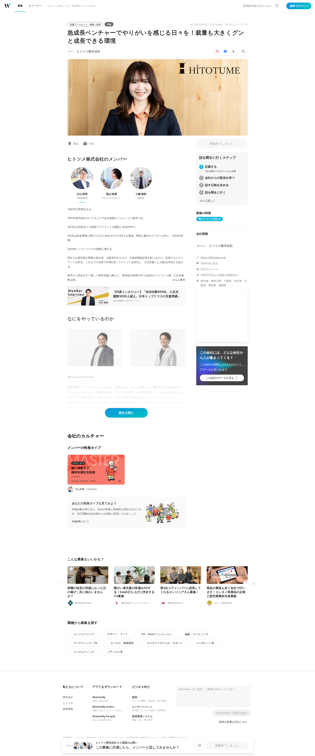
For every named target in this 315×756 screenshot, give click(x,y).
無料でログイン (299, 6)
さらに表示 (178, 280)
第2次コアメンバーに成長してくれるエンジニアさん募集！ (180, 590)
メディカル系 (115, 652)
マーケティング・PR (85, 643)
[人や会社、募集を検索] (277, 6)
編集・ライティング (196, 634)
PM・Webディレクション (156, 634)
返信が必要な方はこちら (233, 722)
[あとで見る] (243, 51)
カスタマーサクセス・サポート (165, 643)
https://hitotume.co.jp (213, 257)
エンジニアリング (83, 634)
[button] (73, 687)
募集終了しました (221, 143)
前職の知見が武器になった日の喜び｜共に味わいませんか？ (86, 592)
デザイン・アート (117, 634)
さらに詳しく (207, 200)
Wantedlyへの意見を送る (231, 713)
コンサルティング (83, 652)
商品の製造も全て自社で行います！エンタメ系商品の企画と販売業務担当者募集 (226, 592)
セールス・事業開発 (122, 643)
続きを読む (126, 413)
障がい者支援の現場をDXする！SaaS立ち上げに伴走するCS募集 (134, 592)
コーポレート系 (205, 643)
